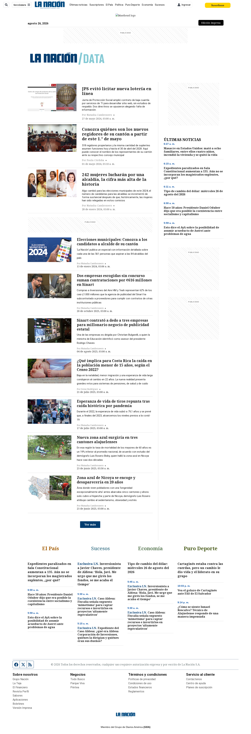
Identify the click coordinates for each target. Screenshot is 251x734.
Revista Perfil (21, 691)
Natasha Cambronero (99, 115)
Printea (74, 687)
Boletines (18, 703)
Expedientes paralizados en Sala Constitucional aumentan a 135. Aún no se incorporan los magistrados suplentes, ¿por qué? (193, 173)
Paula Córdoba (95, 160)
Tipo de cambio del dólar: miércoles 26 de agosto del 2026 (193, 193)
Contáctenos (194, 679)
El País (109, 5)
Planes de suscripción (199, 687)
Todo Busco (77, 679)
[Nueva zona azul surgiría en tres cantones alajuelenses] (49, 447)
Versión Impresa (22, 707)
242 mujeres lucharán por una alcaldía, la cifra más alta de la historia (114, 179)
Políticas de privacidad (142, 679)
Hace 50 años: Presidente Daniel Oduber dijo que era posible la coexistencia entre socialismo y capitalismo (193, 211)
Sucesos (160, 5)
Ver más (90, 524)
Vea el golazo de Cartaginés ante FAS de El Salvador (197, 592)
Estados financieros (140, 687)
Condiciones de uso (139, 683)
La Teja (17, 683)
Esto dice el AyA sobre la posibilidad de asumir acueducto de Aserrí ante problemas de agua (191, 231)
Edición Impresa (212, 22)
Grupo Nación (21, 679)
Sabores (18, 695)
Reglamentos (136, 691)
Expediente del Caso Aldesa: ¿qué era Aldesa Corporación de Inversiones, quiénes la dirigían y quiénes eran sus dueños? (98, 634)
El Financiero (20, 687)
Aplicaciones (20, 699)
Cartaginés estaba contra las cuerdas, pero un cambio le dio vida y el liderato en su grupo (200, 570)
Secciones (19, 4)
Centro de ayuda (196, 683)
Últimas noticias (78, 5)
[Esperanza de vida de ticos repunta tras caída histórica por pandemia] (49, 411)
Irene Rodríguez (89, 389)
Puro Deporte (132, 5)
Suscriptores (96, 5)
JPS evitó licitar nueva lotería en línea (116, 91)
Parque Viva (77, 683)
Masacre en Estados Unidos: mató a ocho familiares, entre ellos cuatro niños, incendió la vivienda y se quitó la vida (192, 151)
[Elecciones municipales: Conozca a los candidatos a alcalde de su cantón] (49, 249)
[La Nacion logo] (49, 5)
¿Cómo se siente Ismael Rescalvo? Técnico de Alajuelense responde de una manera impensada (198, 611)
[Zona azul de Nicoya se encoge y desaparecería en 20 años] (49, 488)
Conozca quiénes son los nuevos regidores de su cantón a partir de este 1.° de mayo (115, 134)
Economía (147, 5)
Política (119, 5)
